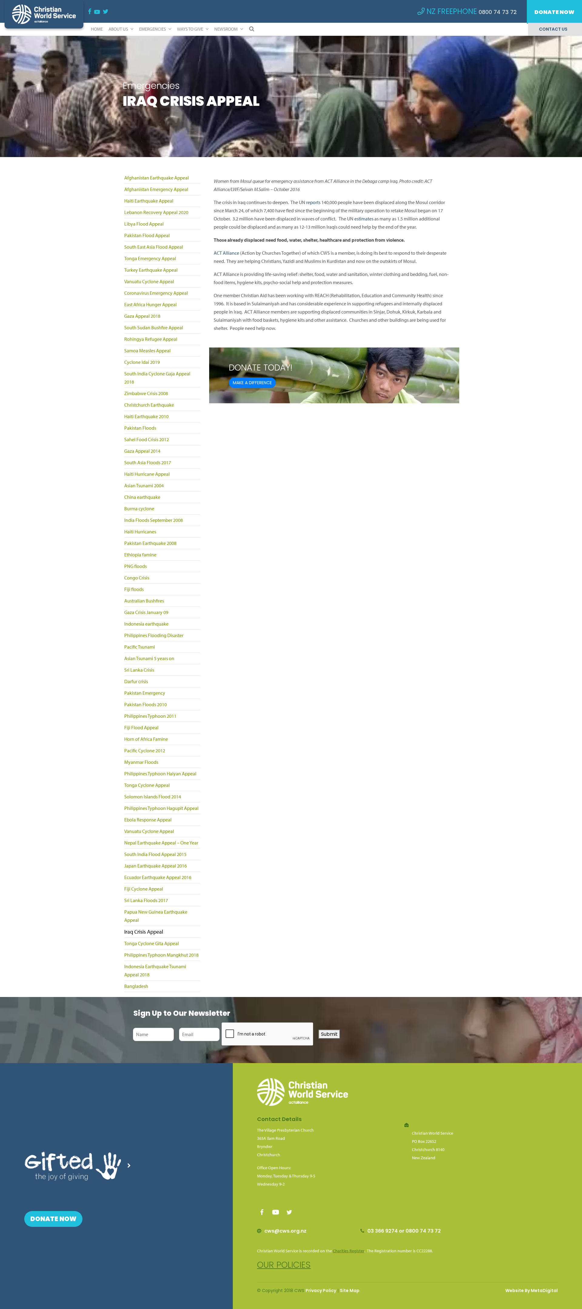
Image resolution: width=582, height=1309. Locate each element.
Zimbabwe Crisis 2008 (146, 393)
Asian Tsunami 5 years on (149, 658)
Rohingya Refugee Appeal (150, 339)
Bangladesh (136, 986)
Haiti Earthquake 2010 (146, 416)
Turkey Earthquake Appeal (151, 270)
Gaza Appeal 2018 (142, 316)
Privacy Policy (321, 1290)
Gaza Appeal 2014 (142, 451)
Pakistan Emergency (144, 693)
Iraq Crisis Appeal (143, 931)
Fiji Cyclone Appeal (143, 889)
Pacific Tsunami (139, 647)
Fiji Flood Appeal (141, 727)
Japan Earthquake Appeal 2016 (155, 866)
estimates (363, 219)
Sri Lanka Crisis (139, 670)
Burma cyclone (139, 508)
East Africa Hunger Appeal (150, 304)
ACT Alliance (226, 253)
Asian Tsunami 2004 (144, 485)
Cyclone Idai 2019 (142, 362)
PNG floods (135, 566)
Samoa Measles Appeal (147, 350)
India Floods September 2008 (153, 520)
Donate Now (554, 12)
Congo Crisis (136, 578)
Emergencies (153, 29)
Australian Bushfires (144, 601)
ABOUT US (119, 29)
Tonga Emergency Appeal (150, 258)
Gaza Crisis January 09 (146, 612)
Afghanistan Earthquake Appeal (156, 178)
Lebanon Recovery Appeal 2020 (156, 212)
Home (97, 29)
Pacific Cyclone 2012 (144, 750)
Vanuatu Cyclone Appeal (149, 281)
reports (313, 202)
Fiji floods (134, 589)
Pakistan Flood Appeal (147, 235)
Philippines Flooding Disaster (153, 635)
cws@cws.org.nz (285, 1230)
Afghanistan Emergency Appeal (156, 189)
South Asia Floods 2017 (147, 462)
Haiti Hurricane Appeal (147, 474)
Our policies (284, 1265)
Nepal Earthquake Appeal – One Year (161, 843)
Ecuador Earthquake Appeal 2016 (157, 877)
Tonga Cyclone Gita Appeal (151, 943)
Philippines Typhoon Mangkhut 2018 (161, 955)
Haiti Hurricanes (140, 532)
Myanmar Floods (141, 762)
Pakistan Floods (140, 428)
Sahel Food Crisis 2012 (146, 439)
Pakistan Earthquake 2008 (150, 543)
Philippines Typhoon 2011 (150, 716)
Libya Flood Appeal (144, 224)
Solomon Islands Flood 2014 (152, 797)
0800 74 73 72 (498, 12)
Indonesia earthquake (146, 624)
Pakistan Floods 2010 (145, 704)
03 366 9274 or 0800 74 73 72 (404, 1230)
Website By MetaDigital (531, 1290)
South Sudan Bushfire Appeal (153, 327)
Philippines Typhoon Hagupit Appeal (161, 808)
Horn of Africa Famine (146, 739)
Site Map (350, 1290)
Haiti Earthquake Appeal (148, 201)
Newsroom (226, 29)
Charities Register (348, 1251)
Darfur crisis (136, 681)
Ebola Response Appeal (148, 820)
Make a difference (252, 383)
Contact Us (553, 29)
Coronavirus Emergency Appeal (156, 293)
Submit (329, 1034)
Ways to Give (190, 29)
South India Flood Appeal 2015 (155, 854)
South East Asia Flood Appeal (153, 247)
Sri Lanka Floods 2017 (146, 900)
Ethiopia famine (140, 555)
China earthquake (142, 497)
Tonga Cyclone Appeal (147, 785)
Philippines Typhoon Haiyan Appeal (160, 773)
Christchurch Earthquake (149, 405)
